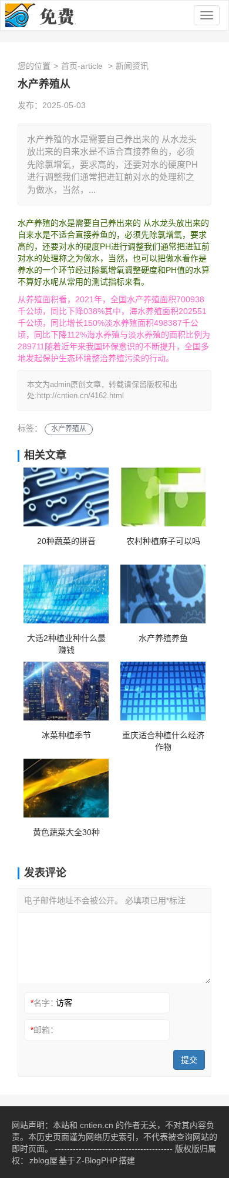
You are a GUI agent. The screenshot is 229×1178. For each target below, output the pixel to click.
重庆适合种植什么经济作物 (163, 741)
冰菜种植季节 (66, 735)
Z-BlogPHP (96, 1160)
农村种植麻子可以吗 (163, 541)
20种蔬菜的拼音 (66, 541)
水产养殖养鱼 (163, 638)
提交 (189, 1059)
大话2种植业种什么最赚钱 (66, 644)
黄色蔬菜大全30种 (66, 832)
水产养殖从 (68, 429)
